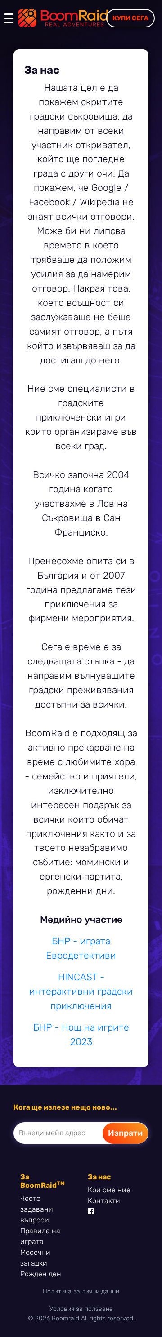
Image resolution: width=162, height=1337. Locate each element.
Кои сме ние (109, 1190)
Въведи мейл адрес (52, 1133)
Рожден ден (40, 1274)
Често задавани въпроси (36, 1209)
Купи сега (130, 18)
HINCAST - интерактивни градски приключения (81, 991)
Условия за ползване (81, 1309)
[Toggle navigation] (11, 22)
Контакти (104, 1200)
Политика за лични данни (81, 1291)
